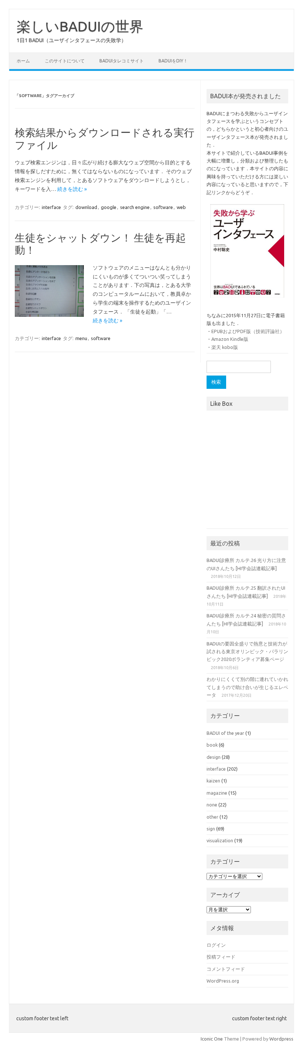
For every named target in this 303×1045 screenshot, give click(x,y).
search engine (135, 207)
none (212, 804)
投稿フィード (221, 956)
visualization (220, 840)
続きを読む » (72, 189)
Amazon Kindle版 (229, 339)
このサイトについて (65, 60)
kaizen (213, 780)
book (212, 744)
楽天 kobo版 (224, 347)
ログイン (216, 945)
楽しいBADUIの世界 (80, 26)
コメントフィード (226, 969)
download (86, 207)
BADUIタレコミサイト (121, 60)
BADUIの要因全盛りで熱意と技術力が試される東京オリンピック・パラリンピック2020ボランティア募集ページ (247, 651)
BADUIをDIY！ (173, 60)
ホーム (23, 60)
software (163, 207)
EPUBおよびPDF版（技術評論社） (248, 331)
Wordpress (281, 1038)
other (212, 816)
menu (81, 338)
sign (211, 828)
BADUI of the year (225, 733)
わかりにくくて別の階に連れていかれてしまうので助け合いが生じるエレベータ (247, 687)
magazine (217, 792)
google (108, 207)
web (181, 207)
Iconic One (212, 1038)
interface (51, 207)
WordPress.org (223, 980)
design (214, 757)
